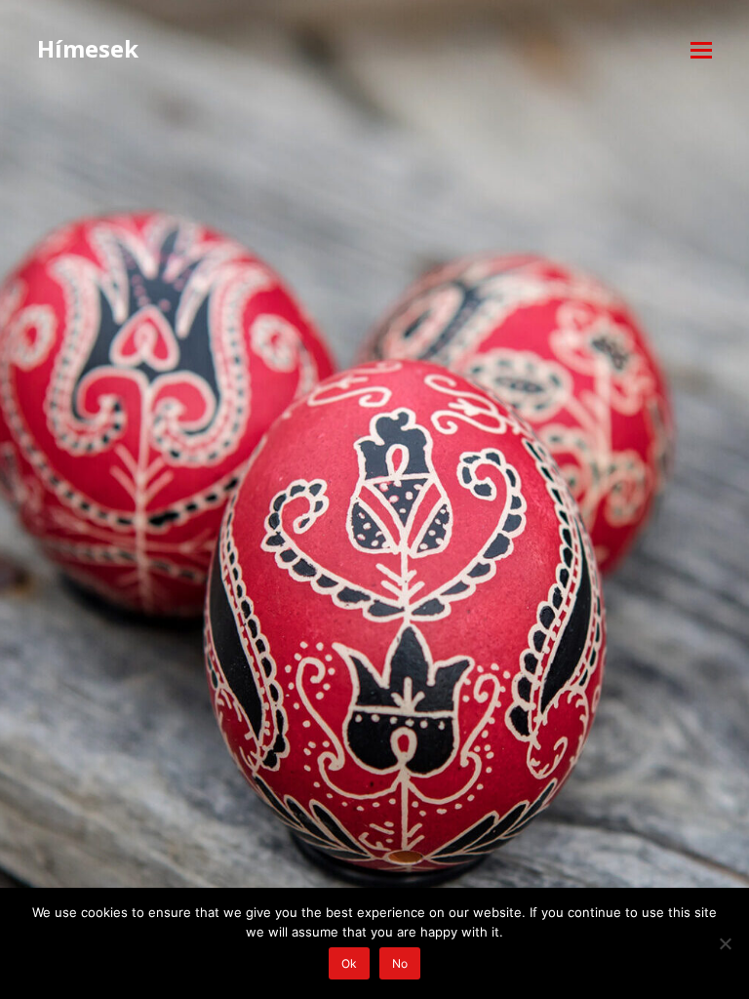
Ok (349, 963)
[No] (724, 943)
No (400, 963)
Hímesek (87, 48)
